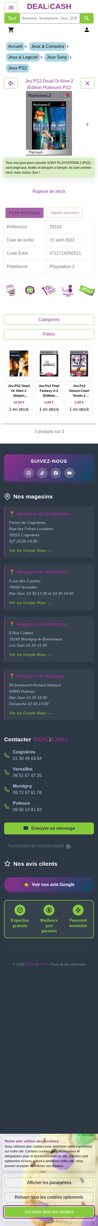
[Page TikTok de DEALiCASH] (42, 473)
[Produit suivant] (87, 124)
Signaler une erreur (64, 213)
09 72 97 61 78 (27, 792)
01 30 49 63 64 (27, 758)
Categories (49, 319)
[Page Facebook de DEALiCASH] (56, 473)
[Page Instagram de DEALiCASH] (28, 473)
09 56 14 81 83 (27, 809)
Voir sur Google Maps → (30, 550)
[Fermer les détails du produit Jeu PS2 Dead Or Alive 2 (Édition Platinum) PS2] (10, 83)
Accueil (15, 46)
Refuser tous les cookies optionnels (49, 1197)
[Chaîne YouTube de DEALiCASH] (69, 473)
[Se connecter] (87, 29)
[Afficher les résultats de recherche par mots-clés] (87, 18)
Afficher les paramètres (49, 1182)
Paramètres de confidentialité (36, 846)
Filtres (49, 334)
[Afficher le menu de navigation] (11, 7)
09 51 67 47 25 (27, 775)
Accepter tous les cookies (49, 1212)
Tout (12, 18)
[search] (50, 18)
